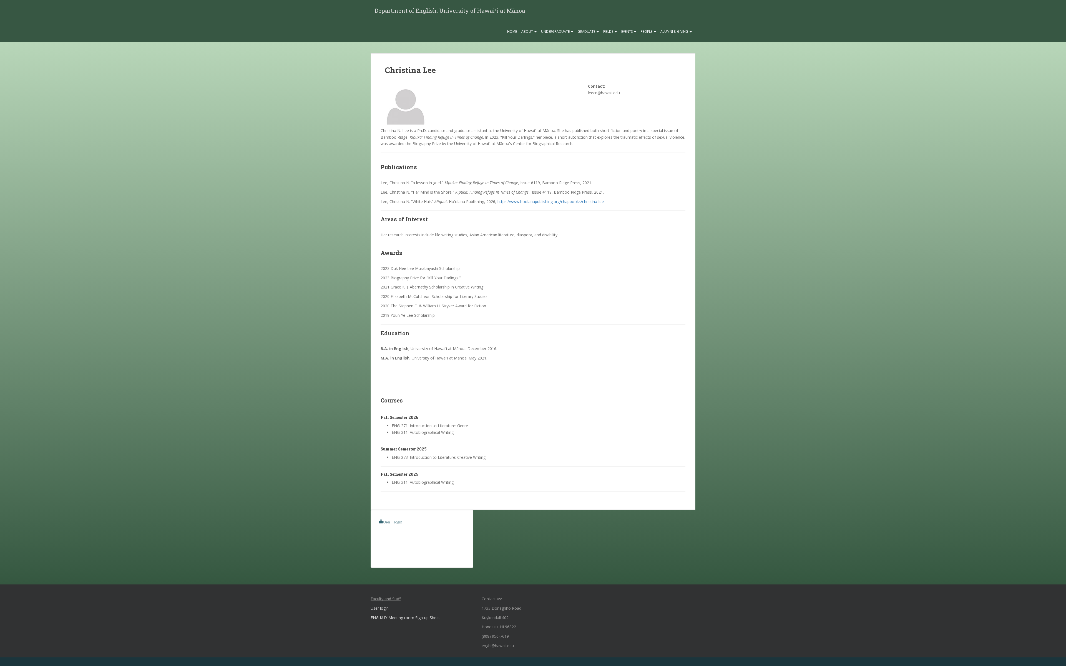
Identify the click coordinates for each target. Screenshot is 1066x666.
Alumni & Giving (674, 31)
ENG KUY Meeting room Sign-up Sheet (405, 617)
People (647, 31)
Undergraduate (555, 31)
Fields (608, 31)
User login (392, 521)
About (527, 31)
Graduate (587, 31)
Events (627, 31)
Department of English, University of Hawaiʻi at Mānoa (450, 10)
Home (512, 31)
